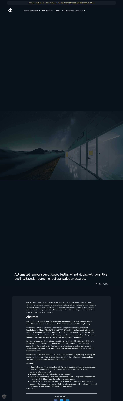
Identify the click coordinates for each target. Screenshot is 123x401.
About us (79, 11)
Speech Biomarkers (30, 11)
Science (57, 11)
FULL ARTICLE (31, 389)
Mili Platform (47, 11)
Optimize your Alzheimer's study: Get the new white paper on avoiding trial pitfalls (61, 3)
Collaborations (68, 11)
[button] (4, 397)
